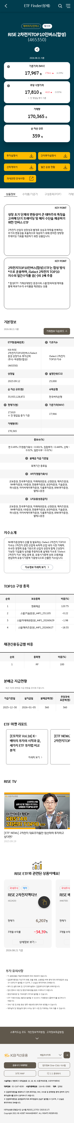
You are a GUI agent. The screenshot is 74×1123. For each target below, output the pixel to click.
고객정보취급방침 (55, 1032)
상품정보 (10, 194)
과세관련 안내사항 (16, 178)
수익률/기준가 (30, 194)
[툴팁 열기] (8, 66)
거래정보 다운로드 (55, 331)
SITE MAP (19, 1073)
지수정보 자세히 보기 (35, 567)
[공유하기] (37, 49)
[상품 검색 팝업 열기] (60, 6)
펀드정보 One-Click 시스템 (54, 1065)
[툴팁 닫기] (46, 342)
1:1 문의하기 (55, 1073)
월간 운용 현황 (48, 167)
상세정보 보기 (26, 942)
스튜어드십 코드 (18, 1032)
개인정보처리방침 (36, 1032)
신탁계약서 (12, 167)
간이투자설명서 (48, 155)
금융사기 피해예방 (20, 1065)
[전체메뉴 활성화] (68, 6)
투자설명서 (12, 155)
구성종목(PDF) (53, 194)
